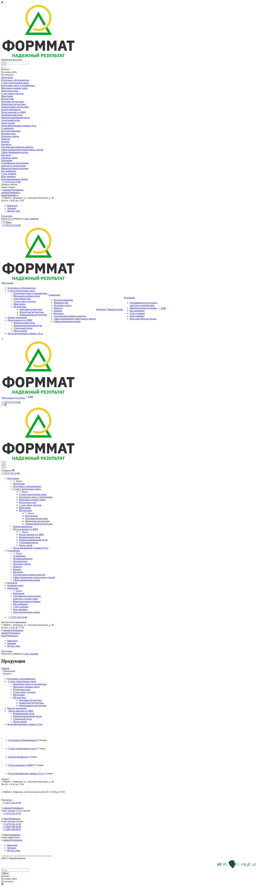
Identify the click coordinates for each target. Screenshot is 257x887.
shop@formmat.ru (9, 195)
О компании (19, 556)
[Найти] (3, 66)
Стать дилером (30, 218)
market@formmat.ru (10, 192)
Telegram (11, 208)
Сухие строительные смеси (33, 494)
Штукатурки (31, 516)
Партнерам (18, 593)
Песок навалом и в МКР (31, 534)
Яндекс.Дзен (13, 211)
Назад (19, 481)
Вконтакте (12, 205)
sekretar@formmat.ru (13, 190)
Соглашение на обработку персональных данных (26, 855)
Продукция (19, 483)
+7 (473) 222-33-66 (11, 182)
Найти (5, 873)
